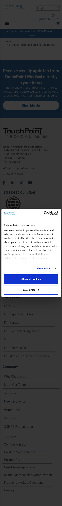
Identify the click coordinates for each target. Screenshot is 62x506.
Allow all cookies (31, 279)
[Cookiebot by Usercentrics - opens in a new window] (44, 213)
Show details (44, 268)
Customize (29, 289)
